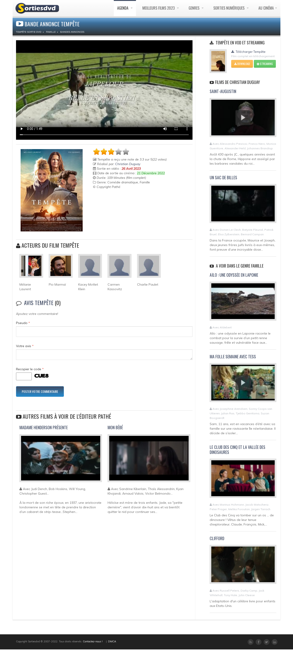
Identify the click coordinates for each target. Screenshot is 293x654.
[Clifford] (243, 566)
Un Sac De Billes (223, 177)
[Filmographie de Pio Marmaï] (60, 268)
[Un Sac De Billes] (243, 206)
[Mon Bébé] (149, 460)
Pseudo (23, 323)
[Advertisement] (119, 200)
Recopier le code (30, 369)
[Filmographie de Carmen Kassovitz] (119, 268)
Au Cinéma (266, 8)
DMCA (112, 641)
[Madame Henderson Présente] (60, 460)
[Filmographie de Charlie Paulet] (149, 268)
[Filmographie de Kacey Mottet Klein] (90, 268)
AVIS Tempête (38, 302)
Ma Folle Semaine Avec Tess (233, 356)
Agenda (123, 8)
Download (243, 64)
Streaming (266, 64)
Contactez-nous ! (93, 641)
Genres (194, 8)
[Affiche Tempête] (52, 190)
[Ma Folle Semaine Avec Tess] (243, 385)
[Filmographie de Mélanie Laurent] (31, 268)
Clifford (217, 538)
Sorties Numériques (229, 8)
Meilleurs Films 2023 (159, 8)
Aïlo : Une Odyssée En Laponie (234, 275)
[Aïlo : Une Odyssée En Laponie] (243, 303)
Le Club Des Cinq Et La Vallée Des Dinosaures (237, 449)
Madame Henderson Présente (43, 427)
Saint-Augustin (223, 91)
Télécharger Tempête (250, 52)
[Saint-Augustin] (243, 119)
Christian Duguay (127, 164)
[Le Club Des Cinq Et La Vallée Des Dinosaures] (243, 480)
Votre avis (25, 346)
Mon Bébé (115, 427)
